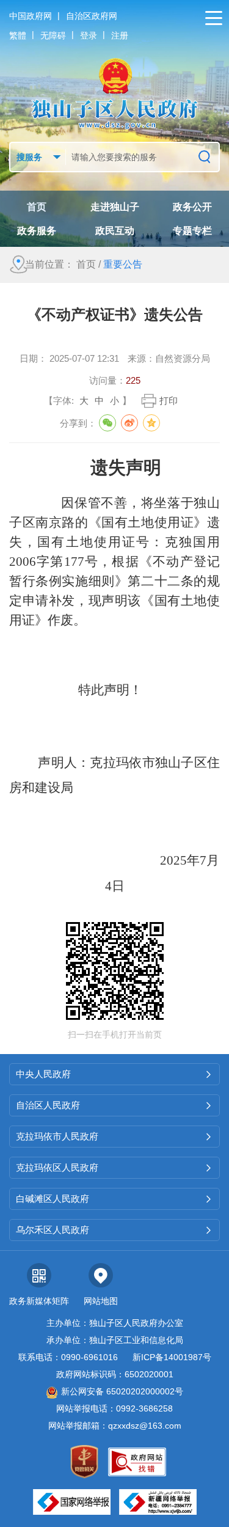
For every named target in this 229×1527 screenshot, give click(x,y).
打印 (168, 400)
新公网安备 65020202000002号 (122, 1391)
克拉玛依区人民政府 (114, 1167)
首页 (86, 264)
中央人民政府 (114, 1074)
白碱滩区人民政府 (114, 1198)
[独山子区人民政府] (114, 93)
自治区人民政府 (114, 1105)
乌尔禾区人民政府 (114, 1230)
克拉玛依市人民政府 (114, 1136)
